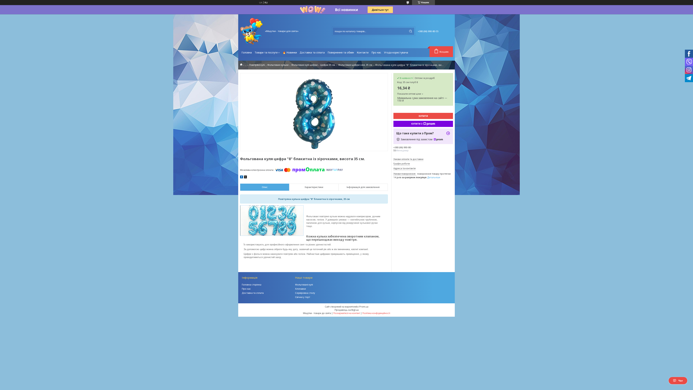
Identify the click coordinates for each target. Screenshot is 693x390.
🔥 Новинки (290, 52)
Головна (246, 52)
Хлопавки (300, 288)
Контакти (363, 52)
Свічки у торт (302, 297)
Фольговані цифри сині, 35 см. (355, 64)
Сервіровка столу (305, 292)
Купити (423, 116)
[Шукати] (410, 31)
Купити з (416, 123)
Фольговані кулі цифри (304, 64)
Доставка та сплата (312, 52)
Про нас (376, 52)
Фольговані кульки (278, 64)
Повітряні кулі (257, 64)
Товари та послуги (266, 52)
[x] (245, 177)
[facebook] (241, 177)
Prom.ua (363, 306)
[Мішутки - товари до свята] (251, 31)
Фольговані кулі (304, 284)
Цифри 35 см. (327, 64)
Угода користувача (396, 52)
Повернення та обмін (341, 52)
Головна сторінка (251, 284)
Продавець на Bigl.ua (347, 309)
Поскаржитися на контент (346, 313)
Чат (680, 380)
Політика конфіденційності (376, 313)
